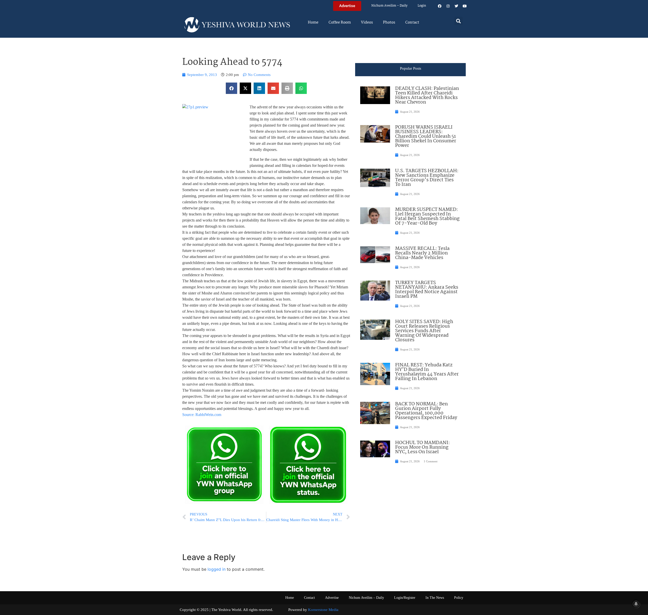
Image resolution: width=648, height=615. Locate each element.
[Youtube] (464, 6)
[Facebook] (439, 6)
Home (313, 22)
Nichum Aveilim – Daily (389, 5)
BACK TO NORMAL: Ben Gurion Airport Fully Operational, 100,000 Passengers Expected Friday (426, 411)
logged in (217, 569)
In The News (435, 598)
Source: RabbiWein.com (201, 414)
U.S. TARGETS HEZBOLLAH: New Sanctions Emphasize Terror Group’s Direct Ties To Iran (426, 177)
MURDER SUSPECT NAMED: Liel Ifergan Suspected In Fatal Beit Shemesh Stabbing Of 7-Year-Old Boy (427, 216)
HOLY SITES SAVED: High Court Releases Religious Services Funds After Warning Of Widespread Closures (424, 331)
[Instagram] (448, 6)
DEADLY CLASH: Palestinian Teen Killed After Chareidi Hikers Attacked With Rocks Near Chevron (427, 95)
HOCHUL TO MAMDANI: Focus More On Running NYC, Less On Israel (422, 447)
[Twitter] (456, 6)
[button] (458, 21)
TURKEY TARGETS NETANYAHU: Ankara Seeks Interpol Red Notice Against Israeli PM (426, 289)
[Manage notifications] (636, 604)
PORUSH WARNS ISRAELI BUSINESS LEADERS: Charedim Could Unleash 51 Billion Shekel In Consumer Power (425, 136)
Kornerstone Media (323, 610)
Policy (458, 598)
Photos (389, 22)
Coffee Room (340, 22)
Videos (367, 22)
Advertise (332, 598)
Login (422, 5)
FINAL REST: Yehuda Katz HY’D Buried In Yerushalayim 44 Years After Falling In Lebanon (427, 372)
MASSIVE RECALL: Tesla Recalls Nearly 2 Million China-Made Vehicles (422, 253)
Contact (412, 22)
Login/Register (404, 598)
